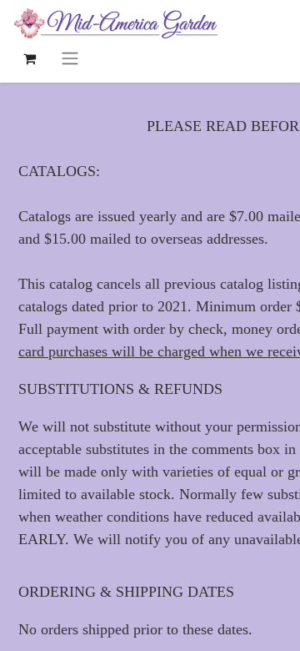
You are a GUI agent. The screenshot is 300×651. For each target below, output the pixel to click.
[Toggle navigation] (70, 58)
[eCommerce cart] (29, 58)
